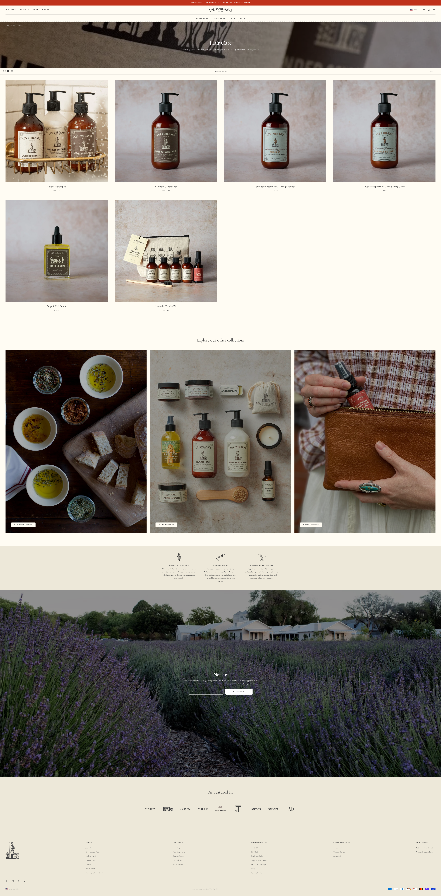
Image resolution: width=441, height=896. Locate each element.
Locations (23, 10)
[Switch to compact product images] (12, 71)
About (34, 10)
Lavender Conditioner (166, 186)
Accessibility (337, 856)
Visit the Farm (90, 860)
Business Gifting (256, 873)
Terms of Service (339, 852)
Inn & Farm (11, 10)
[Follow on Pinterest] (18, 881)
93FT (216, 889)
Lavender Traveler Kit (165, 306)
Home (232, 18)
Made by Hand (91, 856)
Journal (44, 10)
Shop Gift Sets (166, 525)
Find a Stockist (178, 864)
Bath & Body (202, 18)
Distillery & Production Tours (96, 873)
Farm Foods (219, 18)
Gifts (242, 18)
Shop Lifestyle (311, 525)
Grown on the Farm (92, 852)
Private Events (90, 868)
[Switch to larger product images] (4, 71)
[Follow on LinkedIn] (24, 881)
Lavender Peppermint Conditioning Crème (384, 186)
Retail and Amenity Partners (425, 848)
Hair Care (20, 26)
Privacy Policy (338, 848)
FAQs (253, 868)
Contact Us (255, 848)
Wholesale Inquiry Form (424, 852)
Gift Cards (254, 852)
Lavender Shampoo (56, 186)
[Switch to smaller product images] (8, 71)
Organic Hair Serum (56, 306)
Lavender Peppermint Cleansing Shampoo (275, 186)
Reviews (88, 864)
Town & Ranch (178, 856)
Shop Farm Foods (23, 525)
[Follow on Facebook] (7, 881)
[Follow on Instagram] (12, 881)
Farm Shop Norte (179, 852)
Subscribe (239, 691)
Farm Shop (176, 848)
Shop (13, 26)
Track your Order (257, 856)
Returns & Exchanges (258, 864)
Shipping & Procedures (259, 860)
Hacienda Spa (177, 860)
